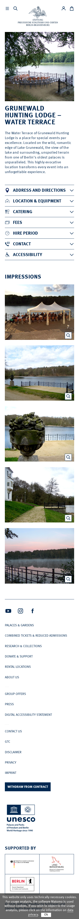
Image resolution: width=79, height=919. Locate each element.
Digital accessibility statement (28, 715)
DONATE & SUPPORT (19, 656)
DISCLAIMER (13, 752)
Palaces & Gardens (19, 625)
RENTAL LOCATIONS (18, 667)
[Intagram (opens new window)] (20, 610)
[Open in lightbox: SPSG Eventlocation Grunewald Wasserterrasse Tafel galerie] (68, 335)
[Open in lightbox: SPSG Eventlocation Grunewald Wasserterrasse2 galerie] (68, 396)
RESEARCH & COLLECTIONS (23, 646)
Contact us (13, 731)
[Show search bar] (15, 8)
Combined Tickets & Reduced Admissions (36, 635)
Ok (46, 914)
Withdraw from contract (27, 787)
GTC (7, 741)
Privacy (10, 762)
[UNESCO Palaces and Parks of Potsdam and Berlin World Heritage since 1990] (21, 819)
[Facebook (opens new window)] (32, 610)
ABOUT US (12, 677)
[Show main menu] (7, 8)
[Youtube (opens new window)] (8, 610)
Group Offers (15, 694)
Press (9, 704)
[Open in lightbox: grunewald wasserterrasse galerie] (68, 579)
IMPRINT (10, 773)
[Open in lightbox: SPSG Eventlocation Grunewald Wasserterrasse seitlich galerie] (68, 518)
